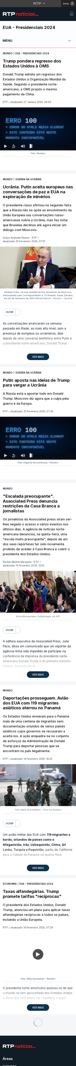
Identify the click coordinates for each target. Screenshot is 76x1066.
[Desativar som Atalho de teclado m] (23, 1061)
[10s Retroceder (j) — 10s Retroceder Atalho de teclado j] (13, 1061)
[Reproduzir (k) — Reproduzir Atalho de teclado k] (5, 1061)
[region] (38, 533)
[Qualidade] (62, 1061)
